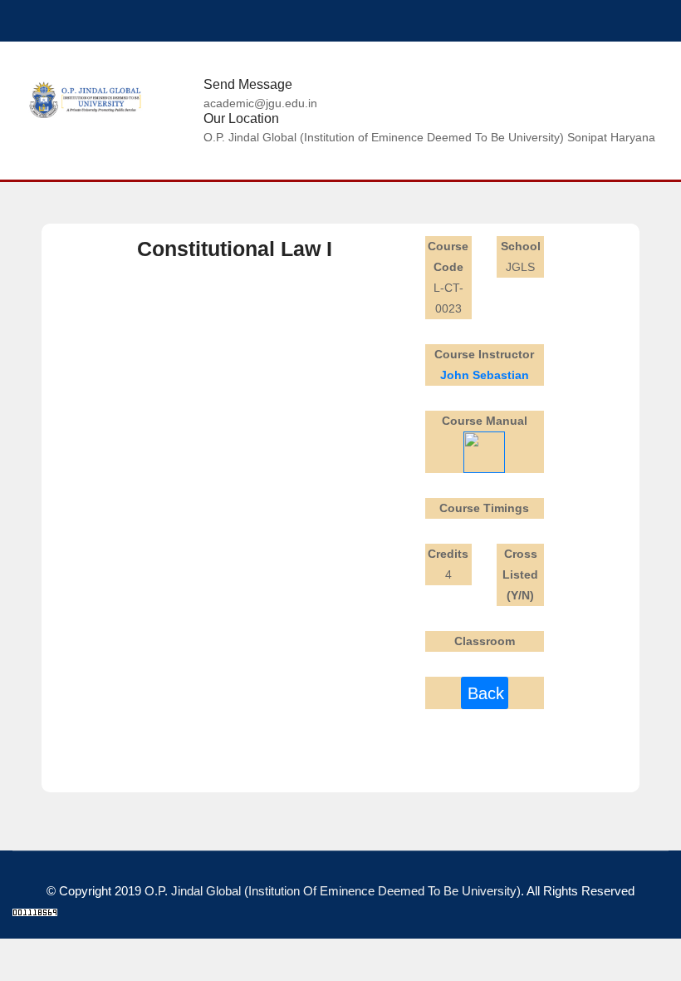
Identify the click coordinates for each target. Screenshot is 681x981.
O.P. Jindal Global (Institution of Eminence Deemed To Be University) (333, 891)
